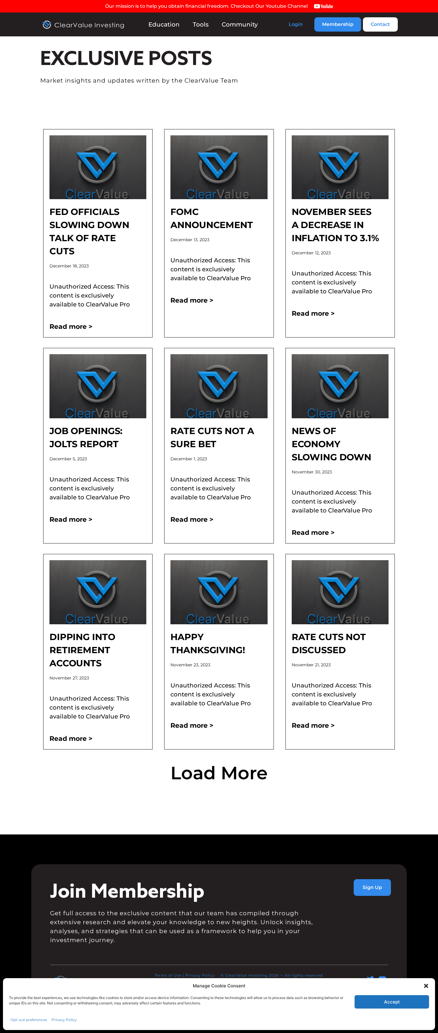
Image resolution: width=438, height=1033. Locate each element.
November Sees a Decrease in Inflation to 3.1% (335, 225)
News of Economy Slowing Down (331, 444)
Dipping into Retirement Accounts (82, 650)
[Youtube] (382, 978)
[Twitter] (370, 978)
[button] (219, 773)
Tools (201, 24)
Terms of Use (168, 975)
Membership (337, 24)
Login (296, 24)
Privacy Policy (200, 975)
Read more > (70, 327)
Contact (380, 24)
